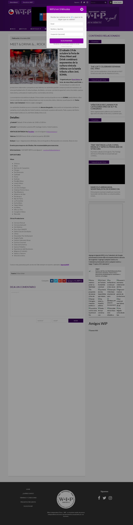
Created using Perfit (66, 46)
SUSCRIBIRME (66, 41)
